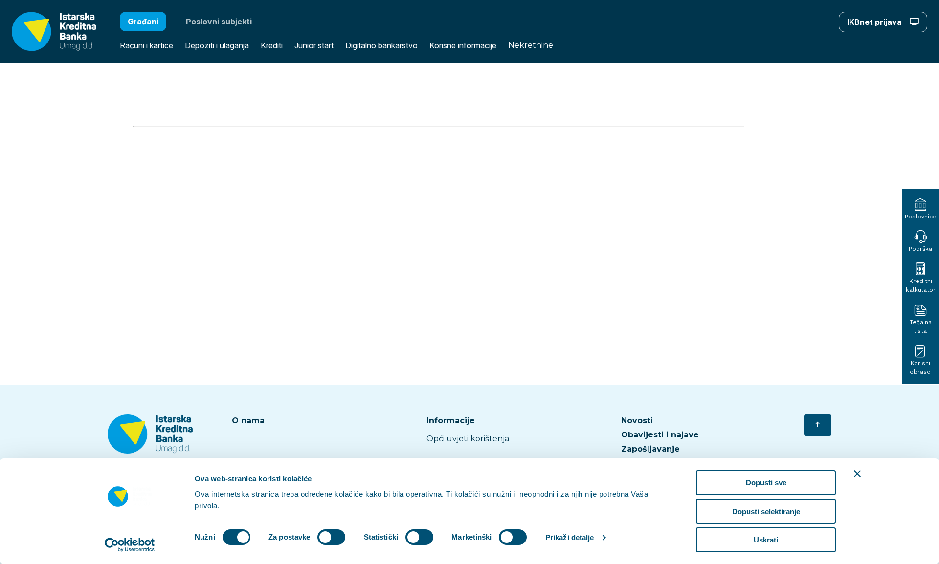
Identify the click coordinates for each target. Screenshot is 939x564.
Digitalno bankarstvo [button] (381, 45)
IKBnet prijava (875, 22)
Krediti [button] (272, 45)
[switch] (331, 537)
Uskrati (766, 540)
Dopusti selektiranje (766, 511)
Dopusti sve (766, 482)
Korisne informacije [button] (462, 45)
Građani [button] (143, 21)
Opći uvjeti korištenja (467, 438)
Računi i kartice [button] (146, 45)
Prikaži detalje (569, 537)
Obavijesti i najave (660, 434)
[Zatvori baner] (857, 473)
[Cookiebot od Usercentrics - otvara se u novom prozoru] (130, 545)
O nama (248, 420)
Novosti (637, 420)
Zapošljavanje (650, 449)
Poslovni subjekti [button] (219, 21)
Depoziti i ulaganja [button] (217, 45)
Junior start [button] (314, 45)
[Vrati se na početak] (817, 425)
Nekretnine (530, 45)
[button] (48, 31)
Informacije (450, 420)
